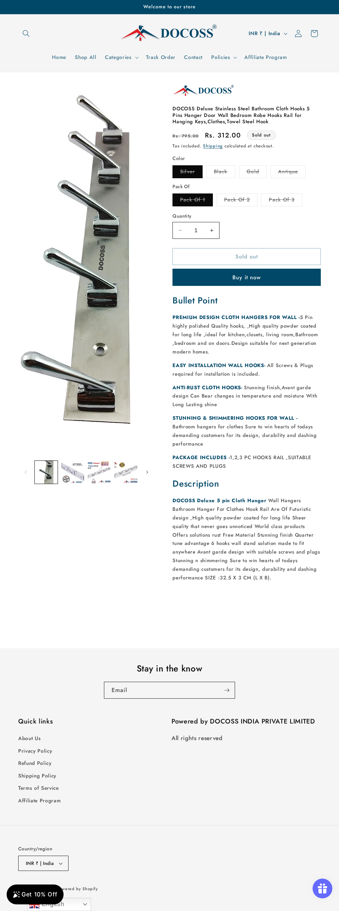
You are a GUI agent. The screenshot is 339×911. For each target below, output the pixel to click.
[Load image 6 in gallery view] (125, 472)
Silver (191, 173)
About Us (29, 738)
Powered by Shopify (77, 889)
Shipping (213, 146)
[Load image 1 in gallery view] (46, 472)
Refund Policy (35, 763)
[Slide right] (147, 472)
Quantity (182, 216)
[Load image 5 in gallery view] (99, 472)
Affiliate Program (39, 800)
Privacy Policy (35, 751)
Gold (257, 173)
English (52, 903)
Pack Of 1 (196, 201)
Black (224, 173)
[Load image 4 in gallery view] (72, 472)
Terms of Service (38, 788)
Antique (292, 173)
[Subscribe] (227, 690)
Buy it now (246, 277)
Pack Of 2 (241, 201)
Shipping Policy (37, 775)
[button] (26, 33)
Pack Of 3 (285, 201)
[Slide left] (25, 472)
